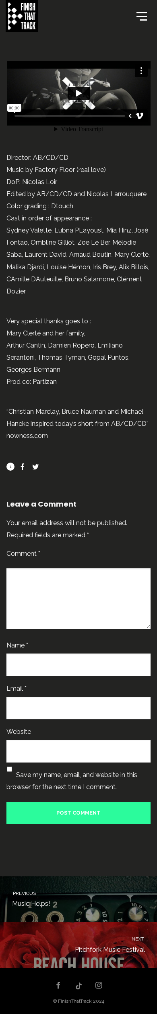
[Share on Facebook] (22, 466)
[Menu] (141, 15)
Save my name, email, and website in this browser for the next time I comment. (71, 781)
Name (17, 645)
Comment (23, 553)
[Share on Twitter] (35, 466)
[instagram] (99, 986)
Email (16, 688)
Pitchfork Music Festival (110, 944)
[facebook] (58, 986)
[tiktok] (78, 986)
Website (18, 731)
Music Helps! (31, 899)
